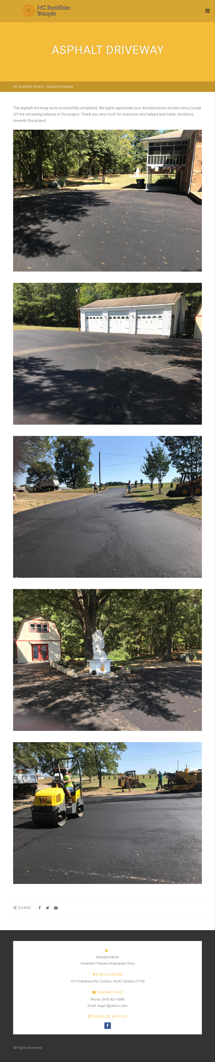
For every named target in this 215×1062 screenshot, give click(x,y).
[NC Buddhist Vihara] (38, 10)
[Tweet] (47, 908)
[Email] (55, 908)
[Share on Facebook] (39, 908)
